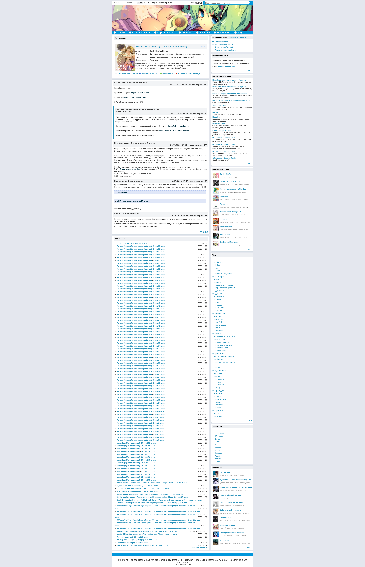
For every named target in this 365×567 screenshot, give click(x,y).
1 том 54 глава (159, 289)
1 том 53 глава (159, 292)
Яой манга (204, 32)
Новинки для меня (220, 56)
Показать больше (199, 548)
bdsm (217, 265)
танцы (218, 387)
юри (217, 413)
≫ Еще (204, 232)
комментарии (195, 85)
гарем (241, 184)
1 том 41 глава (159, 326)
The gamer (224, 204)
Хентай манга (223, 32)
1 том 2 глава (158, 437)
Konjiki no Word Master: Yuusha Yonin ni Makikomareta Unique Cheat (145, 483)
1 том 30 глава (159, 357)
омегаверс (220, 339)
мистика (219, 330)
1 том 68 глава (159, 249)
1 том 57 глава (159, 280)
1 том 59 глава (159, 275)
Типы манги (217, 426)
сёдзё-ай (219, 379)
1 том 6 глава (158, 426)
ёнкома (218, 416)
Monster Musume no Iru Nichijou (233, 189)
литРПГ (248, 237)
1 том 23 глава (159, 377)
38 (206, 215)
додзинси (219, 296)
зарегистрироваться (237, 37)
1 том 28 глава (159, 363)
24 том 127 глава (181, 497)
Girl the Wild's (225, 174)
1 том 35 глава (159, 343)
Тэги (214, 255)
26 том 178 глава (148, 451)
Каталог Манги (139, 32)
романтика (186, 57)
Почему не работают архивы (128, 181)
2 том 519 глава (195, 500)
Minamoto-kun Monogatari (230, 212)
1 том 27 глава (159, 366)
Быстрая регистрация (160, 2)
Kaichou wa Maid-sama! (229, 242)
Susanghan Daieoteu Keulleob (232, 533)
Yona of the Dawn (219, 105)
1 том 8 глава (158, 420)
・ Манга (216, 445)
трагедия (219, 390)
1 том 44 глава (159, 317)
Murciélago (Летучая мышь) (128, 443)
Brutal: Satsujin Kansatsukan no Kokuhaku (229, 94)
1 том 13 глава (159, 406)
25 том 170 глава (148, 474)
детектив (219, 290)
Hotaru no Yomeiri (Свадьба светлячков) (161, 46)
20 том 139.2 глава (150, 491)
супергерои (220, 370)
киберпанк (220, 313)
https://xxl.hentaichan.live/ (134, 97)
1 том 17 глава (159, 394)
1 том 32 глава (159, 352)
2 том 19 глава (175, 531)
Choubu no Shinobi (227, 525)
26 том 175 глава (148, 460)
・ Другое (216, 439)
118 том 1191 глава (143, 243)
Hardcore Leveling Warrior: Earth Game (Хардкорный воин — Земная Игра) (148, 503)
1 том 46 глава (159, 312)
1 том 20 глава (159, 386)
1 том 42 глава (159, 323)
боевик (243, 177)
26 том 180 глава (148, 446)
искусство (219, 308)
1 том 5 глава (158, 429)
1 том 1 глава (158, 440)
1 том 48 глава (159, 306)
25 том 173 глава (148, 466)
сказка (218, 365)
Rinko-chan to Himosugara (230, 510)
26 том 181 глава (148, 443)
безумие (223, 475)
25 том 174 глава (148, 463)
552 (205, 85)
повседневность (222, 342)
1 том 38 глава (159, 335)
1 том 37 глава (159, 337)
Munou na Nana (218, 124)
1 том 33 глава (159, 349)
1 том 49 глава (159, 303)
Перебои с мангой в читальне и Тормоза (134, 143)
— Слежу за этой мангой (222, 47)
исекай (242, 483)
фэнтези (245, 199)
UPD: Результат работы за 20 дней (132, 201)
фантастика (220, 399)
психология (176, 57)
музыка (218, 333)
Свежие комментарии (221, 76)
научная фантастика (225, 336)
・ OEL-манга (217, 436)
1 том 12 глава (159, 409)
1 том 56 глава (159, 283)
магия (248, 483)
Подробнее (122, 192)
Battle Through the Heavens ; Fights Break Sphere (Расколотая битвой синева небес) (152, 500)
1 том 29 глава (159, 360)
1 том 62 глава (159, 266)
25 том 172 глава (148, 469)
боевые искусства (223, 273)
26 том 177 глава (148, 454)
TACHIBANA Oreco (159, 51)
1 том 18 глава (159, 392)
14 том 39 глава (151, 486)
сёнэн (236, 184)
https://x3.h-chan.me (140, 93)
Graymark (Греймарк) (126, 543)
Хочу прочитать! (150, 74)
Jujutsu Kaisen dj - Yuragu (230, 495)
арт (217, 268)
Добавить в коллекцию (189, 74)
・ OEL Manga (218, 433)
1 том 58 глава (159, 278)
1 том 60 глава (159, 272)
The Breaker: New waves (230, 182)
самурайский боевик (225, 356)
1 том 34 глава (159, 346)
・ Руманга (216, 459)
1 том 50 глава (159, 300)
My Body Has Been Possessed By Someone (238, 480)
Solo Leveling (225, 234)
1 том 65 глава (159, 258)
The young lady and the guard (231, 503)
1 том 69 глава (159, 246)
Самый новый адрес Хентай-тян (130, 83)
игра (217, 302)
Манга (202, 47)
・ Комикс (216, 442)
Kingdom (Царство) (125, 537)
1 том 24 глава (159, 374)
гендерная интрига (224, 285)
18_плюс (223, 535)
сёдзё (229, 245)
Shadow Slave (225, 518)
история (166, 57)
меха (217, 328)
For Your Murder (226, 472)
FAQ (240, 32)
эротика (238, 192)
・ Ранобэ (216, 456)
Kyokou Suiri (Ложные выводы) (130, 486)
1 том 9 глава (158, 417)
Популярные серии (220, 169)
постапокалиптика (223, 345)
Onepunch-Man (226, 227)
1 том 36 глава (159, 340)
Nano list (216, 117)
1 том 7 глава (158, 423)
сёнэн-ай (219, 385)
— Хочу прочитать (220, 41)
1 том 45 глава (159, 315)
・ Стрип (216, 462)
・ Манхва (216, 447)
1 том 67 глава (159, 252)
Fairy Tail (223, 219)
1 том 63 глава (159, 263)
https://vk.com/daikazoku (179, 126)
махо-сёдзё (220, 325)
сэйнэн (218, 373)
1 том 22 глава (159, 380)
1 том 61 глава (159, 269)
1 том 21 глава (159, 383)
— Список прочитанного (222, 44)
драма (159, 57)
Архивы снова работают (126, 213)
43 (206, 181)
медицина (230, 535)
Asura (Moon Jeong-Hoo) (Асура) (130, 540)
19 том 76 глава (162, 489)
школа (222, 177)
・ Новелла (217, 453)
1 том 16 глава (159, 397)
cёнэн (248, 520)
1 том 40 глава (159, 329)
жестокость (234, 520)
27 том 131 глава (177, 494)
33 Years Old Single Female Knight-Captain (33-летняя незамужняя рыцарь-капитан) (151, 506)
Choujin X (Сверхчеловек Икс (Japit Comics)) (135, 489)
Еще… (249, 70)
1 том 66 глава (159, 255)
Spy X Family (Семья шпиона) (129, 491)
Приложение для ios (130, 169)
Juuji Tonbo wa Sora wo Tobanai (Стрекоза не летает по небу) (142, 531)
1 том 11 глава (159, 412)
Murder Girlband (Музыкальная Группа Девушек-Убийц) (140, 534)
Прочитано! (168, 74)
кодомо (218, 316)
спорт (218, 367)
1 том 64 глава (159, 260)
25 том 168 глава (148, 480)
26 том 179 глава (148, 449)
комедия (228, 177)
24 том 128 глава (181, 483)
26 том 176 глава (148, 457)
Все (250, 420)
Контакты (196, 3)
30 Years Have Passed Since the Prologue (237, 487)
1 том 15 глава (159, 400)
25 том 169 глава (148, 477)
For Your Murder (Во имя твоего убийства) (134, 246)
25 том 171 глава (148, 471)
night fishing (224, 540)
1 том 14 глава (159, 403)
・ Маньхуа (217, 450)
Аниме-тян (187, 32)
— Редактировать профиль (224, 50)
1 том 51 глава (159, 297)
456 (205, 145)
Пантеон (154, 60)
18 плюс (219, 262)
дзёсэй (153, 57)
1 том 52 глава (159, 295)
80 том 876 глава (141, 537)
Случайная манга (166, 32)
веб (192, 57)
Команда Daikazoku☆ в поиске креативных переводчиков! (137, 111)
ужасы (218, 396)
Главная (121, 32)
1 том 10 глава (159, 414)
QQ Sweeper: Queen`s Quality (224, 138)
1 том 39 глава (159, 332)
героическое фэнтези (225, 288)
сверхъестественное (227, 207)
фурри (218, 402)
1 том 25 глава (159, 372)
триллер (219, 393)
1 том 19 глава (159, 389)
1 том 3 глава (158, 434)
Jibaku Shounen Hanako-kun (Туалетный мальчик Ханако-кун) (142, 494)
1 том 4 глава (158, 432)
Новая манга (217, 468)
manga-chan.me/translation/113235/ (173, 131)
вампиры (219, 276)
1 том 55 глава (159, 286)
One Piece (216, 112)
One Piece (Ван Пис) (125, 243)
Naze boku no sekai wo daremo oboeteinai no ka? (232, 101)
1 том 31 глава (159, 355)
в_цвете (222, 483)
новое (128, 74)
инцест (218, 305)
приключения (236, 199)
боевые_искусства (226, 184)
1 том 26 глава (159, 369)
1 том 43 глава (159, 320)
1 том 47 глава (159, 309)
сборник (219, 359)
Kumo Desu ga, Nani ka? (222, 131)
